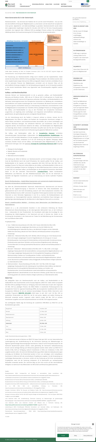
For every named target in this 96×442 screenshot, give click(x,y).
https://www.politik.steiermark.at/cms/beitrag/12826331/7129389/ (21, 405)
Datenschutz (29, 439)
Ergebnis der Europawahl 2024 (79, 79)
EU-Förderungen (79, 50)
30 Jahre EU (77, 66)
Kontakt (76, 178)
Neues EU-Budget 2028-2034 (81, 27)
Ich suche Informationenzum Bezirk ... (79, 18)
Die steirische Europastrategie (79, 154)
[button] (93, 424)
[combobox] (81, 22)
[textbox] (81, 22)
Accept (63, 435)
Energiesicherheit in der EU (80, 97)
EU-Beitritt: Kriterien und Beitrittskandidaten (80, 127)
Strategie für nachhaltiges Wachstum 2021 (44, 144)
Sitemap (35, 439)
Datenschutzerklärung (73, 439)
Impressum (81, 439)
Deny (75, 435)
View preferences (87, 435)
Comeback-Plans (43, 171)
